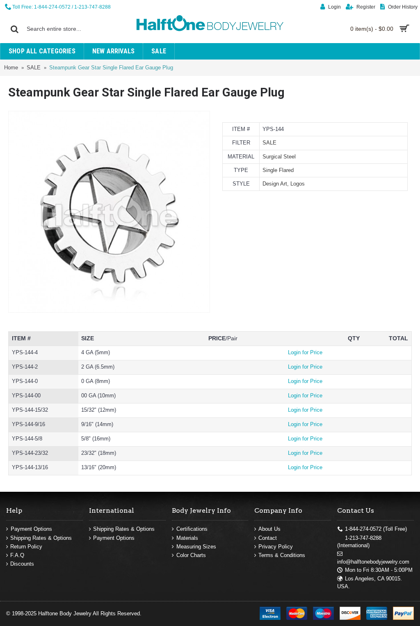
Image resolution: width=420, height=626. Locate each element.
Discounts (22, 564)
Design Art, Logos (283, 184)
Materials (187, 538)
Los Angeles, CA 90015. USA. (369, 582)
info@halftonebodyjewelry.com (373, 562)
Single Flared (278, 170)
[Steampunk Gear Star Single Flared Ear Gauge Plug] (109, 212)
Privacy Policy (275, 546)
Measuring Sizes (196, 546)
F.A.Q (17, 555)
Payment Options (31, 529)
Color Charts (191, 555)
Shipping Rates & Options (41, 538)
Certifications (192, 529)
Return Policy (26, 546)
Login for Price (305, 352)
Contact (267, 538)
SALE (269, 143)
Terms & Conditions (281, 555)
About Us (269, 529)
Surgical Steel (279, 157)
